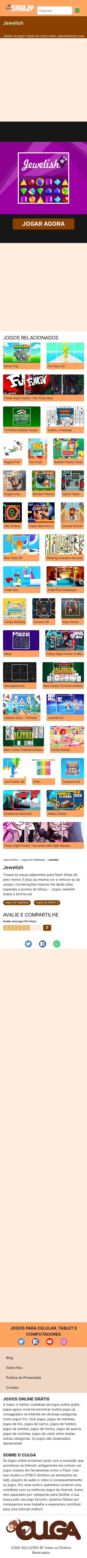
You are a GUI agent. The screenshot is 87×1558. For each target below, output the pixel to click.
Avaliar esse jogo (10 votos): (20, 921)
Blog (9, 1358)
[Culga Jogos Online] (43, 1529)
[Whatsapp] (56, 943)
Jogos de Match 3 (47, 902)
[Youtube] (49, 1341)
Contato (12, 1387)
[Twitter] (28, 943)
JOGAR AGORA (43, 224)
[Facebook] (42, 943)
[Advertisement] (43, 80)
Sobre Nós (14, 1368)
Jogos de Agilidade (17, 902)
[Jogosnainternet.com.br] (20, 7)
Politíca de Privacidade (23, 1378)
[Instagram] (63, 1341)
